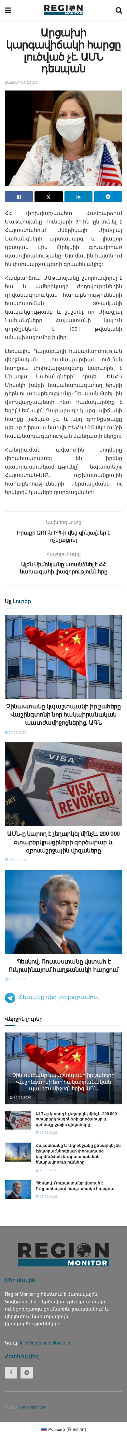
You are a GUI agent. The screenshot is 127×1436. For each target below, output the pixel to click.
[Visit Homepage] (63, 9)
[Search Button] (119, 10)
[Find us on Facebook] (11, 1372)
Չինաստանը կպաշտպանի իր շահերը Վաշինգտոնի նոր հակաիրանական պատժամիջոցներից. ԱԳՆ (63, 714)
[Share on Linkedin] (78, 196)
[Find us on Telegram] (27, 1372)
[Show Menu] (8, 10)
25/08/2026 (17, 732)
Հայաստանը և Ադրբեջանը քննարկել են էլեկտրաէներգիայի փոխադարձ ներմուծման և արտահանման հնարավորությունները (78, 1153)
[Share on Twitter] (49, 196)
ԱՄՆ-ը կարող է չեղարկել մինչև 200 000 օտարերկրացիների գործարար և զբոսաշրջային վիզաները (63, 841)
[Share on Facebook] (19, 196)
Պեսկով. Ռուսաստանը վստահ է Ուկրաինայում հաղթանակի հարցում (63, 965)
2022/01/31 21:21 (21, 82)
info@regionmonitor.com (45, 1342)
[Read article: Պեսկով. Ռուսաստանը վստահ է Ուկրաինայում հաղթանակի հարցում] (63, 912)
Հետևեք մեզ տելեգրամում (59, 996)
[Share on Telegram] (108, 196)
